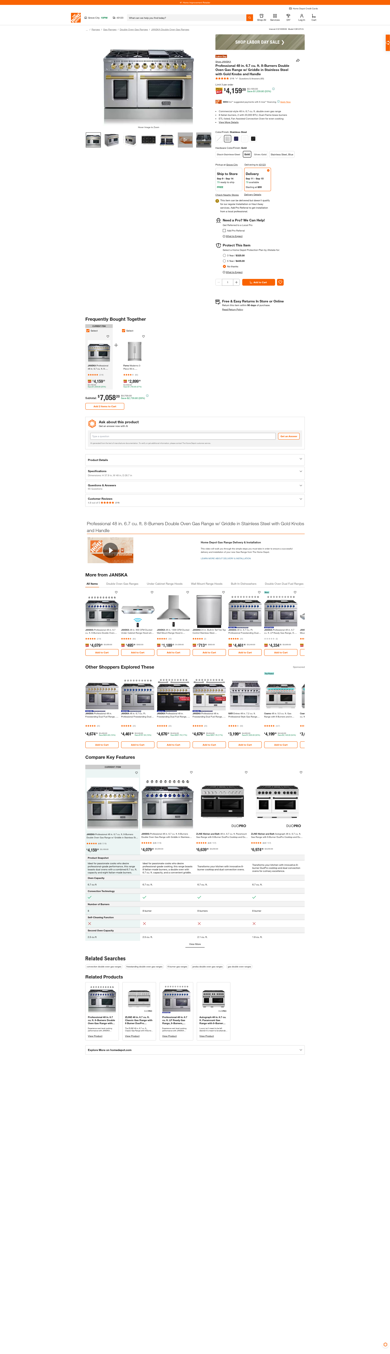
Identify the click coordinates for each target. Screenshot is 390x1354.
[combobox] (186, 17)
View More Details (229, 122)
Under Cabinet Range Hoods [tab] (165, 583)
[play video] (110, 550)
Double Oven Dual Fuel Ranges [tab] (284, 583)
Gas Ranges (110, 29)
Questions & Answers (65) (251, 78)
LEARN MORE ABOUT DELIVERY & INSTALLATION (226, 558)
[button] (195, 460)
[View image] (93, 140)
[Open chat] (388, 43)
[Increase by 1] (236, 282)
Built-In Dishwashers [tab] (243, 583)
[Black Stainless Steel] (219, 138)
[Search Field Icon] (249, 17)
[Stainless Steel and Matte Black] (253, 138)
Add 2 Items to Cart (105, 406)
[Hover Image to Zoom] (148, 80)
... (86, 30)
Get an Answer (288, 436)
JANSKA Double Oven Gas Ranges (170, 29)
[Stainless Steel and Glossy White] (244, 138)
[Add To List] (280, 282)
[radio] (224, 255)
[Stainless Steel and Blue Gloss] (236, 138)
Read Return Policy (232, 309)
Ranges (96, 29)
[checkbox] (224, 230)
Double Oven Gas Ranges (134, 29)
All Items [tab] (92, 583)
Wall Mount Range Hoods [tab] (206, 583)
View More (195, 943)
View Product (95, 1035)
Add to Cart (260, 282)
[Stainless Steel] (227, 138)
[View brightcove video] (185, 140)
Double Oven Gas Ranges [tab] (122, 583)
